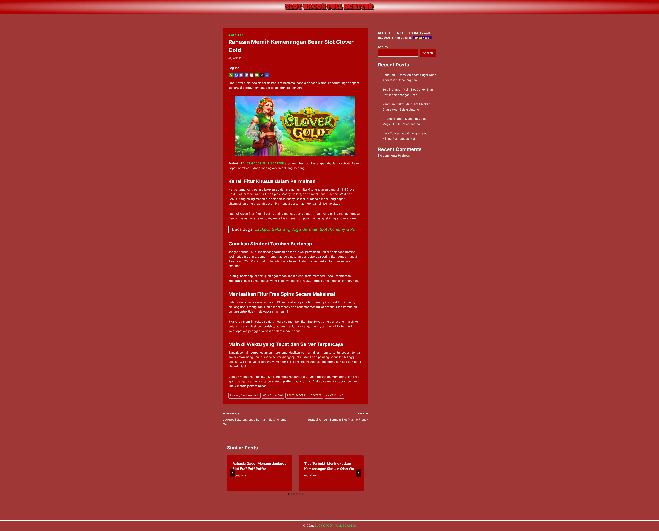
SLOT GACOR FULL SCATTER (304, 395)
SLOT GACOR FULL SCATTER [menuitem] (263, 163)
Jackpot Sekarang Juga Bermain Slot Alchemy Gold (305, 229)
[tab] (288, 494)
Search (383, 47)
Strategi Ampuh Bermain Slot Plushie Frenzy (337, 416)
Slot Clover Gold (273, 395)
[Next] (358, 473)
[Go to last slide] (232, 473)
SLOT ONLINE (235, 35)
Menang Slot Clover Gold (244, 395)
